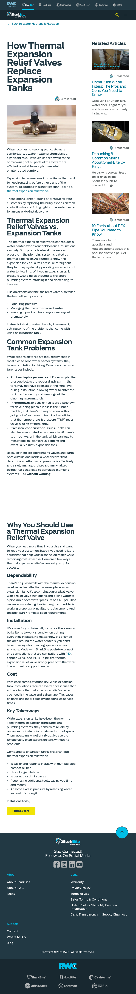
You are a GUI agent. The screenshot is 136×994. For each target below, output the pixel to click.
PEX (68, 653)
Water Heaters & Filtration (35, 23)
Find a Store (21, 811)
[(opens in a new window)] (45, 5)
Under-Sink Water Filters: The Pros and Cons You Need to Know (109, 88)
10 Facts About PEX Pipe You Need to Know (108, 230)
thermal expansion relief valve (28, 191)
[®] (28, 5)
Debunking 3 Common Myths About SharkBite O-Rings (108, 160)
